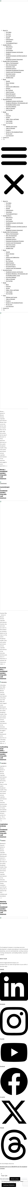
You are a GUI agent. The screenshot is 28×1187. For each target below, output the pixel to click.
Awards (8, 38)
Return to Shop (15, 1179)
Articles (8, 117)
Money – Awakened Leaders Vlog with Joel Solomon (3, 474)
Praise (7, 85)
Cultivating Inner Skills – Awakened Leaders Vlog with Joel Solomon (4, 753)
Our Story (8, 34)
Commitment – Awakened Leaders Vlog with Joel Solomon (4, 492)
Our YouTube (9, 110)
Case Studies (9, 121)
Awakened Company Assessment (14, 59)
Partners (8, 88)
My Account (9, 134)
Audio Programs (10, 92)
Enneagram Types (10, 67)
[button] (14, 170)
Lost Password (10, 136)
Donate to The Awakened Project (14, 132)
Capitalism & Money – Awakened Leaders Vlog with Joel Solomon (4, 830)
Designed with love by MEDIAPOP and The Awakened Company (13, 1167)
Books (4, 79)
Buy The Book (9, 90)
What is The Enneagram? (12, 63)
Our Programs (9, 50)
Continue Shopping (8, 1185)
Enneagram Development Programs (15, 70)
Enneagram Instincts (11, 69)
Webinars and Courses (11, 127)
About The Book (10, 83)
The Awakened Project (11, 43)
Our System (9, 49)
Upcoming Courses (10, 74)
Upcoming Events (7, 99)
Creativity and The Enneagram (13, 72)
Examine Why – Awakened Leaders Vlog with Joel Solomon (3, 673)
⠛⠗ (4, 139)
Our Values (8, 32)
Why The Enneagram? (11, 65)
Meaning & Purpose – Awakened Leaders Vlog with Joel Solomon (3, 908)
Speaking (8, 54)
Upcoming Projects (11, 96)
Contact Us (6, 137)
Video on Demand (10, 76)
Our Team (8, 36)
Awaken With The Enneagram (10, 61)
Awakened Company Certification (14, 52)
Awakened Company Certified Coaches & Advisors (16, 57)
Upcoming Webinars (11, 107)
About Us (5, 30)
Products (8, 130)
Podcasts (8, 116)
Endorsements (9, 40)
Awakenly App (9, 78)
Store (4, 125)
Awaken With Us (7, 45)
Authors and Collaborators (12, 87)
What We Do (9, 47)
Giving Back (9, 41)
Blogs (7, 114)
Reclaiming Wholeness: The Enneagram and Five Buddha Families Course (16, 104)
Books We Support (10, 94)
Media (4, 112)
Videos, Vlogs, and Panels (12, 119)
